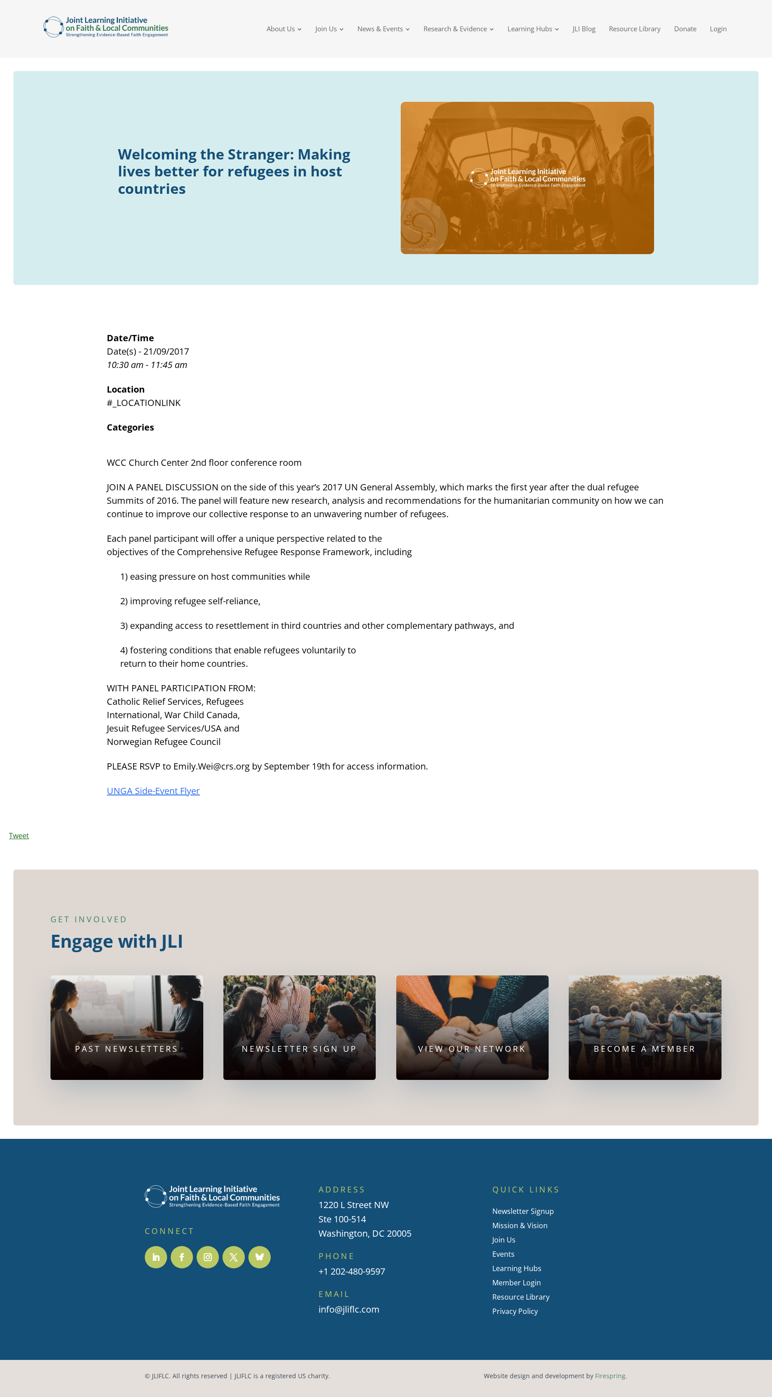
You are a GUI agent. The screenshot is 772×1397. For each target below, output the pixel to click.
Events (503, 1254)
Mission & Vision (520, 1225)
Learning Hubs (516, 1268)
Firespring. (611, 1376)
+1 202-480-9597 (352, 1271)
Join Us (504, 1240)
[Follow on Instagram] (208, 1257)
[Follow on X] (233, 1257)
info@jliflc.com (349, 1309)
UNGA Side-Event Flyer (153, 791)
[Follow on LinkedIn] (156, 1257)
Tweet (19, 836)
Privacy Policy (515, 1311)
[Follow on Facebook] (182, 1257)
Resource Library (521, 1297)
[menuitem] (284, 29)
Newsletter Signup (523, 1211)
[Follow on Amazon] (259, 1257)
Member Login (516, 1283)
